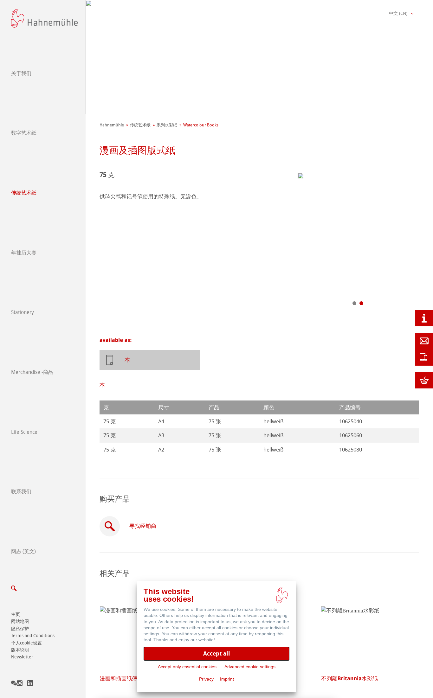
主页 (15, 614)
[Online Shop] (424, 380)
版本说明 (20, 650)
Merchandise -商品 (32, 372)
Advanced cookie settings (249, 666)
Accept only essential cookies (187, 666)
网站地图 (20, 621)
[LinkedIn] (30, 684)
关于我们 (21, 73)
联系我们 (21, 492)
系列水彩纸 (167, 125)
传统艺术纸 (23, 193)
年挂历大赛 (23, 253)
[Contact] (424, 341)
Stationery (22, 312)
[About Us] (424, 318)
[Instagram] (20, 684)
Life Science (24, 432)
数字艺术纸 (23, 133)
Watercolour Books (200, 125)
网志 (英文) (23, 551)
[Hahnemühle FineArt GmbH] (44, 19)
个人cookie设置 (26, 643)
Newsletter (22, 657)
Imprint (227, 679)
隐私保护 (20, 628)
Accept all (216, 653)
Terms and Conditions (33, 635)
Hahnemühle (112, 125)
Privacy (206, 679)
